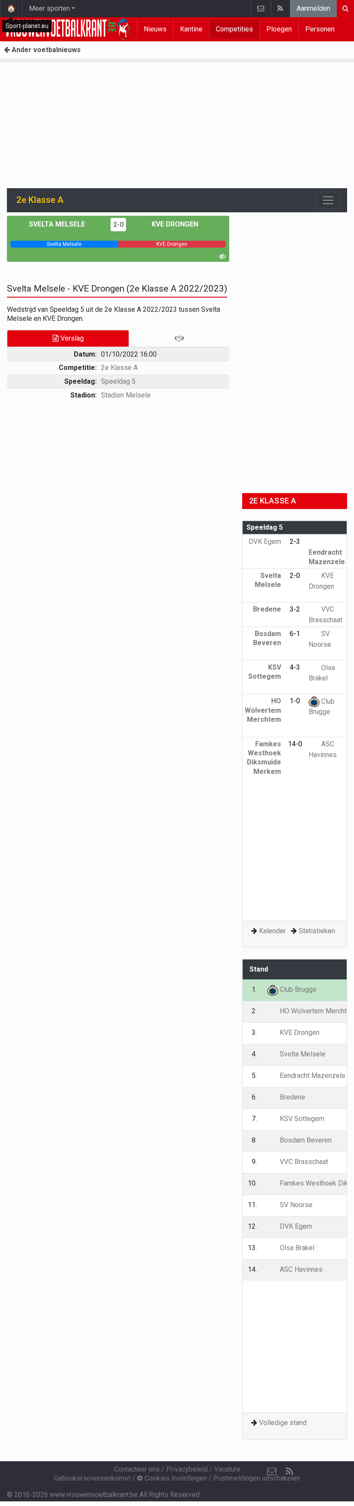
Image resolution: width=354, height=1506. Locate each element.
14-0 (295, 744)
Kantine (191, 29)
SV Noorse (295, 1205)
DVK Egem (295, 1226)
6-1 (295, 634)
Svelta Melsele (58, 224)
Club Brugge (297, 989)
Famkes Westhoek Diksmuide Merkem (264, 758)
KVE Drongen (174, 224)
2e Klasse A (119, 367)
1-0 (295, 701)
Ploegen (279, 29)
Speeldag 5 (118, 381)
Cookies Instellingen (175, 1478)
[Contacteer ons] (260, 8)
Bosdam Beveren (267, 638)
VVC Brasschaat (303, 1162)
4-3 (295, 667)
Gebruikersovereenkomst (92, 1478)
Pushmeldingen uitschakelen (256, 1478)
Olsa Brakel (296, 1248)
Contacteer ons (137, 1469)
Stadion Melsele (126, 395)
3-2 (295, 609)
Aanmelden (313, 8)
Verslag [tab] (71, 338)
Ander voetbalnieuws (45, 50)
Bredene (291, 1097)
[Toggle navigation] (328, 200)
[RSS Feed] (280, 8)
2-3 (295, 541)
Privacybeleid (187, 1469)
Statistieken (317, 931)
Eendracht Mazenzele (327, 556)
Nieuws (155, 29)
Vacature (227, 1469)
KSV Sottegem (264, 671)
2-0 (118, 224)
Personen (320, 29)
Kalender (272, 931)
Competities (234, 29)
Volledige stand (283, 1423)
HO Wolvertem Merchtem (263, 710)
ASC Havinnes (300, 1269)
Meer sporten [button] (49, 8)
